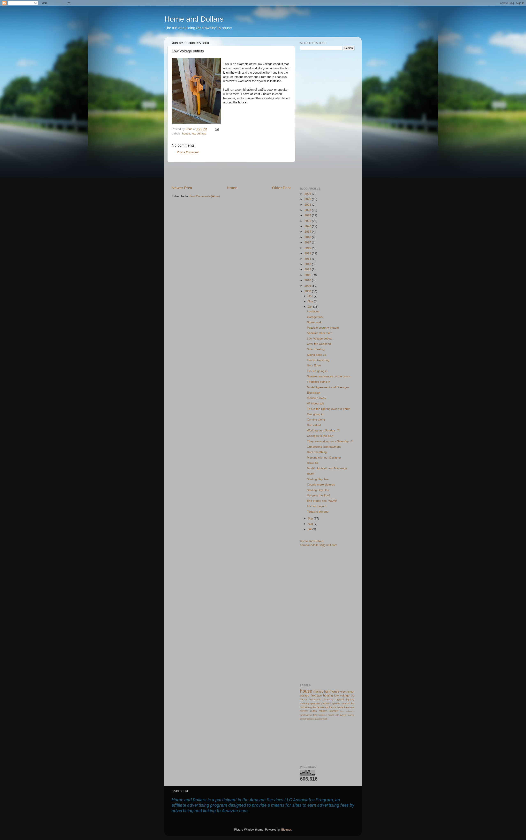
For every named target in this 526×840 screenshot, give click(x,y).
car (352, 691)
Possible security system (323, 327)
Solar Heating (316, 349)
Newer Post (182, 188)
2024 (308, 204)
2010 (308, 280)
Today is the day (317, 511)
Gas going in (315, 414)
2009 (308, 285)
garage (304, 695)
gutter (313, 707)
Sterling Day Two (318, 479)
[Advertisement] (231, 173)
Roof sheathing (317, 452)
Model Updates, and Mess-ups (327, 468)
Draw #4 (312, 463)
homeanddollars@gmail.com (318, 545)
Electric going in (317, 371)
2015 (308, 253)
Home (232, 188)
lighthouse (331, 691)
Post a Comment (188, 152)
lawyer (343, 715)
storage (334, 711)
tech (325, 719)
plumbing (328, 699)
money (318, 691)
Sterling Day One (318, 490)
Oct (310, 306)
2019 (308, 231)
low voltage (199, 133)
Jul (310, 529)
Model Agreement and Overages (328, 387)
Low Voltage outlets (319, 338)
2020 (308, 226)
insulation (342, 707)
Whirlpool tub (315, 403)
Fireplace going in (318, 381)
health (331, 715)
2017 (308, 242)
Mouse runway (316, 398)
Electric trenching (318, 360)
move (351, 707)
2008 (308, 291)
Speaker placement (319, 333)
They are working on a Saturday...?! (330, 441)
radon (313, 711)
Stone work (314, 322)
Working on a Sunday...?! (323, 430)
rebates (323, 711)
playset (304, 711)
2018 (308, 237)
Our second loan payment (324, 446)
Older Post (281, 188)
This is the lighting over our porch (328, 408)
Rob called (314, 425)
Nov (311, 301)
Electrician (313, 392)
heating (328, 695)
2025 (308, 199)
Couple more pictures (321, 484)
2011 (308, 275)
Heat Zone (314, 365)
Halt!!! (311, 473)
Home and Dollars (194, 19)
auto (307, 707)
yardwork (326, 703)
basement (315, 699)
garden (336, 703)
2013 (308, 264)
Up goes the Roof (318, 495)
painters (311, 719)
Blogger (286, 829)
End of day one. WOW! (322, 500)
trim (302, 707)
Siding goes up (316, 354)
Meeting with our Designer (324, 457)
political (318, 719)
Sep (311, 518)
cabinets (350, 711)
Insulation (313, 311)
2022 (308, 215)
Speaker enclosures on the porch (328, 376)
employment (306, 715)
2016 (308, 247)
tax (352, 703)
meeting (304, 703)
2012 (308, 269)
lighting (350, 699)
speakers (315, 703)
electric (345, 691)
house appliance (326, 707)
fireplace (316, 695)
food (315, 715)
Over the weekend (319, 343)
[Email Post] (216, 129)
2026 (308, 193)
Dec (311, 296)
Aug (311, 523)
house (186, 133)
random (345, 703)
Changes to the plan (320, 435)
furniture (322, 715)
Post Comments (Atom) (204, 196)
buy (342, 711)
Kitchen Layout (316, 506)
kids (337, 715)
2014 (308, 258)
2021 (308, 220)
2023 (308, 210)
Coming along (316, 419)
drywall (340, 699)
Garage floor (315, 317)
